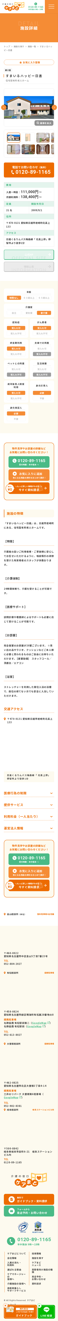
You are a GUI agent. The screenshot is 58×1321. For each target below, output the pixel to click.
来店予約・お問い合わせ (39, 1277)
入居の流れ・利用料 (14, 1263)
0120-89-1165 (13, 1161)
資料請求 (36, 1283)
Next (54, 107)
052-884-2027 (13, 962)
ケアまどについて (16, 1253)
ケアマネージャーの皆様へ (16, 1276)
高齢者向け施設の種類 (42, 1270)
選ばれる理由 (14, 1269)
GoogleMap (39, 1023)
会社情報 (12, 1258)
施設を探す (19, 46)
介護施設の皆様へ (16, 1283)
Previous (3, 107)
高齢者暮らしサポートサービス (16, 1289)
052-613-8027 (13, 1033)
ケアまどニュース (36, 1263)
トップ (7, 46)
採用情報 (36, 1253)
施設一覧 (32, 46)
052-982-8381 (13, 1104)
